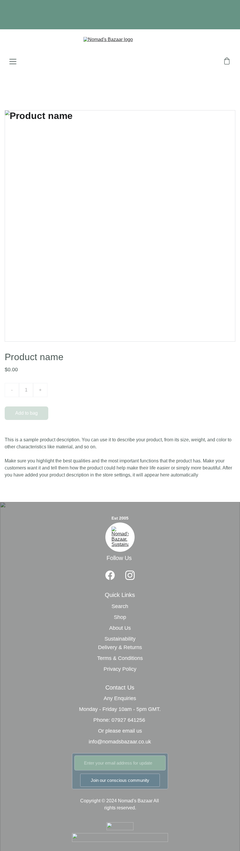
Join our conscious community (120, 780)
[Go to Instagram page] (130, 575)
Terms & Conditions (120, 658)
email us (132, 731)
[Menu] (12, 61)
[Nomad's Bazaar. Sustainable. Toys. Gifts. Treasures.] (120, 537)
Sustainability (120, 639)
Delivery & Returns (120, 647)
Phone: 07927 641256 (119, 720)
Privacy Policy (120, 669)
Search (120, 606)
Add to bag (26, 413)
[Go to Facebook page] (110, 575)
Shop (120, 617)
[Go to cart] (227, 61)
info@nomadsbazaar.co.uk (120, 742)
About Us (120, 628)
